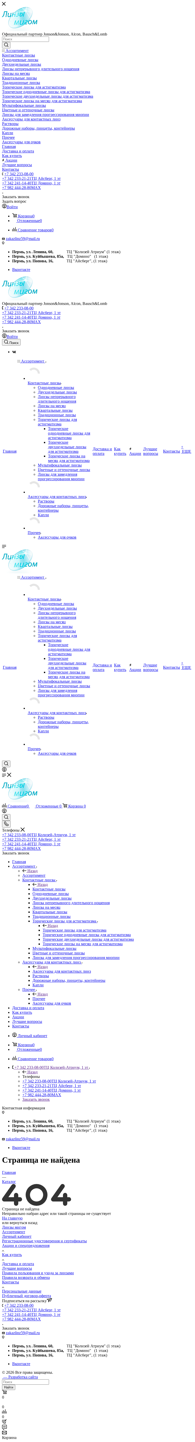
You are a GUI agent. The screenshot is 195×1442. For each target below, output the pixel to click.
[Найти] (6, 45)
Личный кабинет (16, 1236)
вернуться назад (23, 1223)
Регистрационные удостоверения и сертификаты (44, 1241)
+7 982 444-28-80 (21, 187)
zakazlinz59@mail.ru (23, 238)
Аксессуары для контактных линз (61, 971)
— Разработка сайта (20, 1377)
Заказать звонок (36, 1099)
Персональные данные (21, 1291)
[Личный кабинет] (4, 770)
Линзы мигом (14, 1227)
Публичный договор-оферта (26, 1296)
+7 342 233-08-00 (19, 174)
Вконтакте (21, 269)
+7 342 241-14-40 (31, 183)
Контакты (10, 1282)
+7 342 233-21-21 (31, 178)
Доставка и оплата (18, 1264)
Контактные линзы (49, 889)
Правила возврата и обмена (26, 1277)
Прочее (38, 999)
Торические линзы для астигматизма (74, 930)
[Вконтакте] (14, 352)
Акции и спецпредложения (26, 1245)
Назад (32, 871)
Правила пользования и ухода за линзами (38, 1273)
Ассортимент (33, 875)
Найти (8, 1387)
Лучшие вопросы (17, 1268)
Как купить (12, 1254)
